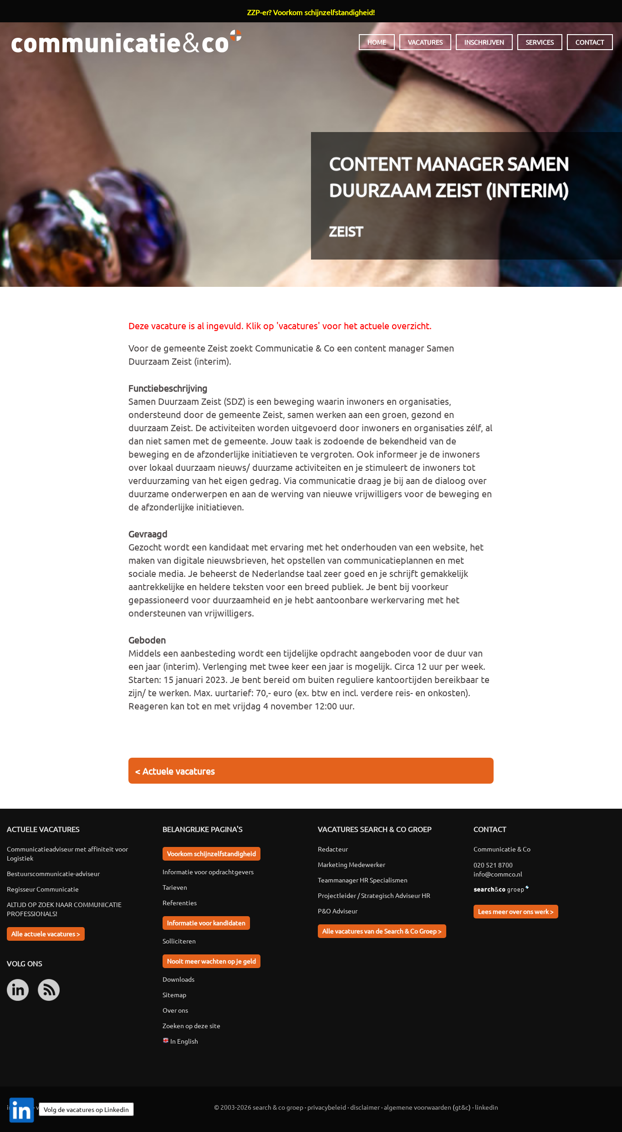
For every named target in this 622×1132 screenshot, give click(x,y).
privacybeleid (326, 1107)
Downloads (178, 979)
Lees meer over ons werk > (516, 911)
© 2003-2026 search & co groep (258, 1107)
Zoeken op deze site (191, 1025)
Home (376, 42)
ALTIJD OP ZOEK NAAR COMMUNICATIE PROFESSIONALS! (64, 909)
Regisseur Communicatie (43, 889)
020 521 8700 (493, 865)
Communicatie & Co (126, 41)
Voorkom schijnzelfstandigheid (211, 853)
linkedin (486, 1107)
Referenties (180, 902)
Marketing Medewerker (351, 864)
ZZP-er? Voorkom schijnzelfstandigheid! (311, 11)
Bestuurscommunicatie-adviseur (53, 873)
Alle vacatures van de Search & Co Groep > (382, 931)
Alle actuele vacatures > (45, 933)
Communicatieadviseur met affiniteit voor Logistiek (67, 853)
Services (540, 42)
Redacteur (333, 849)
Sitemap (174, 994)
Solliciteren (179, 941)
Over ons (175, 1010)
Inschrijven (484, 42)
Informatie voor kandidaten (206, 922)
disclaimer (365, 1107)
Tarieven (175, 887)
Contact (590, 42)
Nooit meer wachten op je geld (211, 961)
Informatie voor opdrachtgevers (208, 871)
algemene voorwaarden (417, 1107)
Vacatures (425, 42)
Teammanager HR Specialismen (363, 880)
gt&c (462, 1107)
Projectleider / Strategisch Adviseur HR (374, 895)
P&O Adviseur (337, 911)
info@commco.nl (498, 874)
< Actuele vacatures (175, 770)
